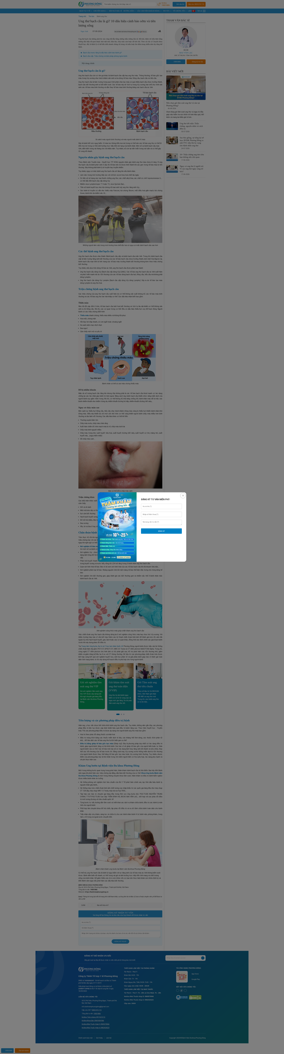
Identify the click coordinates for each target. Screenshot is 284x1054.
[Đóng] (183, 495)
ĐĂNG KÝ (161, 531)
